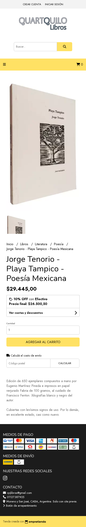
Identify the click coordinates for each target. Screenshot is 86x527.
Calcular (64, 363)
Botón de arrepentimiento (21, 506)
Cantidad (10, 323)
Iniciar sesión (54, 4)
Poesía (59, 244)
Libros (24, 244)
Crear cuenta (32, 4)
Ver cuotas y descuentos (26, 313)
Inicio (10, 244)
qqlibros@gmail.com (19, 493)
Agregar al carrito (43, 342)
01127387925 (15, 497)
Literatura (41, 244)
